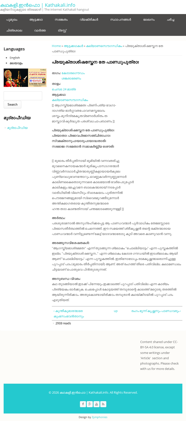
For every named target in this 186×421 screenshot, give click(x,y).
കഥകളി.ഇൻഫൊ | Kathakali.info (37, 5)
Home (56, 46)
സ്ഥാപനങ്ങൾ (120, 19)
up (116, 311)
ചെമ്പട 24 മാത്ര (64, 89)
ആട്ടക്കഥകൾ (73, 46)
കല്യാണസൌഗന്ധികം (104, 46)
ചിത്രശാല (14, 30)
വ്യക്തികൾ (89, 19)
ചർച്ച (170, 19)
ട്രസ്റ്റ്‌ (62, 30)
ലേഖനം (149, 19)
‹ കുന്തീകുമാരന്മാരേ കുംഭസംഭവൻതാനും (69, 313)
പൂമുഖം (11, 19)
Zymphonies (99, 417)
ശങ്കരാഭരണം (71, 78)
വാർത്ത (40, 30)
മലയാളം (16, 63)
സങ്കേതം (61, 19)
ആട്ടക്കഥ (36, 19)
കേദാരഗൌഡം (73, 73)
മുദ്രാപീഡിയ (17, 127)
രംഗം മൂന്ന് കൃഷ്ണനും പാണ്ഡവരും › (156, 311)
